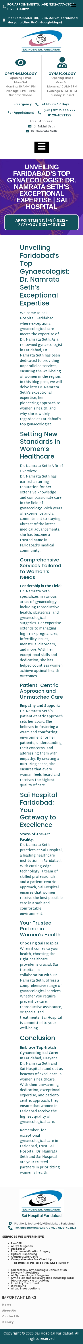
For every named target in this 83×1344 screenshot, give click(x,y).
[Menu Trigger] (73, 6)
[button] (41, 222)
